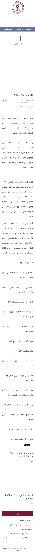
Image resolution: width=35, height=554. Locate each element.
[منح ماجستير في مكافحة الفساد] (19, 476)
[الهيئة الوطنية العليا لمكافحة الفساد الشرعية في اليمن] (31, 22)
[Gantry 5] (17, 7)
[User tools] (5, 100)
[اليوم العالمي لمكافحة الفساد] (19, 503)
